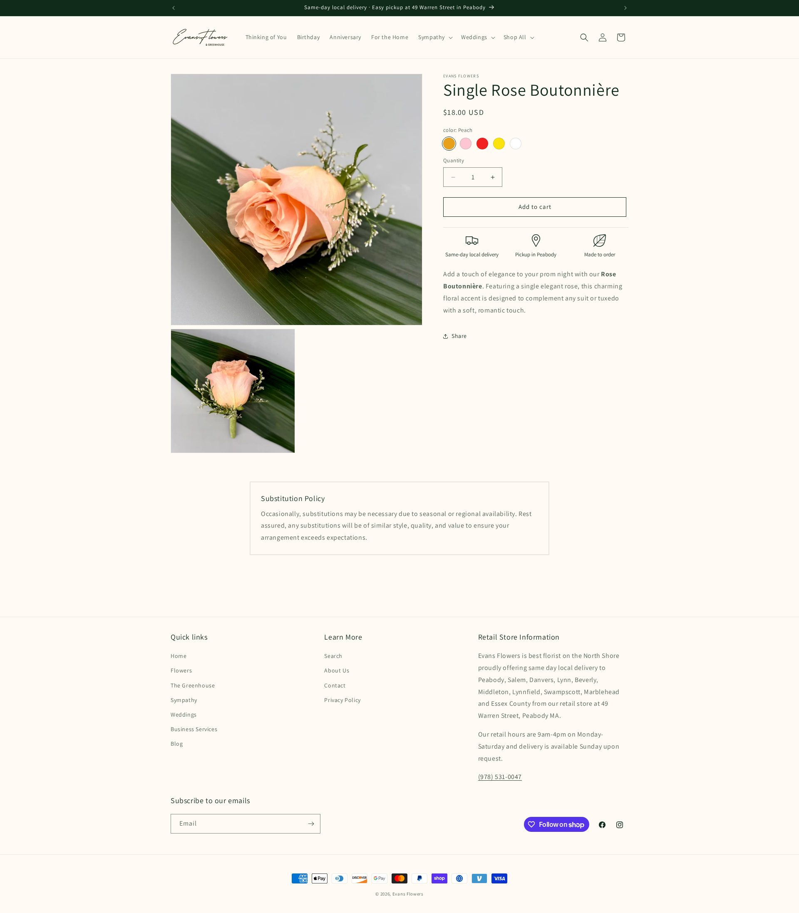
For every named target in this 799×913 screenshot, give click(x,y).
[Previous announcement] (173, 8)
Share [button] (459, 336)
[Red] (482, 144)
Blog (177, 743)
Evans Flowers (408, 894)
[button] (434, 37)
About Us (336, 670)
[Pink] (465, 144)
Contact (334, 685)
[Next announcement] (625, 8)
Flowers (181, 670)
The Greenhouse (193, 685)
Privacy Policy (342, 700)
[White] (515, 144)
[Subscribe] (311, 824)
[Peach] (449, 144)
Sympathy (184, 700)
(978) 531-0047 (500, 776)
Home (178, 656)
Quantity (453, 160)
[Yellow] (499, 144)
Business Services (194, 729)
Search (333, 656)
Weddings (184, 714)
